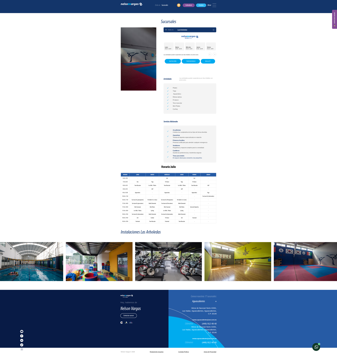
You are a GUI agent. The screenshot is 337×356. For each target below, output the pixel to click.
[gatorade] (121, 322)
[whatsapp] (316, 347)
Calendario (188, 5)
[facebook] (21, 335)
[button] (214, 5)
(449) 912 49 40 (209, 323)
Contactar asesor (128, 316)
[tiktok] (21, 344)
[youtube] (21, 331)
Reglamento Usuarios (156, 352)
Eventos (201, 5)
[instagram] (21, 349)
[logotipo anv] (131, 5)
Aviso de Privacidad (210, 352)
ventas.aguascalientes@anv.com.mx (204, 320)
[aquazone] (126, 322)
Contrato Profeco (183, 352)
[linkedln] (21, 340)
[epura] (130, 322)
